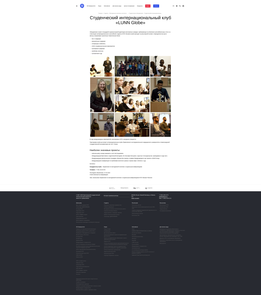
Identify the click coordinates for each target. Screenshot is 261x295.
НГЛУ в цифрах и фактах (81, 270)
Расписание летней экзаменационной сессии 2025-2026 (143, 207)
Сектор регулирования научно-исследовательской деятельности (115, 235)
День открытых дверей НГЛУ (82, 205)
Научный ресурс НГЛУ (109, 253)
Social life (134, 240)
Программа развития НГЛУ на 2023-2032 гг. (86, 230)
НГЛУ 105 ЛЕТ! (79, 268)
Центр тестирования (129, 6)
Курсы (147, 6)
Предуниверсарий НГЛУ (81, 218)
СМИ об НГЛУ (79, 255)
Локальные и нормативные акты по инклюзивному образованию (171, 241)
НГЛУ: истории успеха (81, 260)
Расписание (135, 203)
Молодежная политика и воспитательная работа (121, 13)
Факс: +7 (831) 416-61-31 (165, 198)
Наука (99, 6)
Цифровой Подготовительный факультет (141, 255)
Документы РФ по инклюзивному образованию (170, 238)
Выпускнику (163, 203)
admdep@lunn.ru (163, 196)
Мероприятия (163, 243)
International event (136, 248)
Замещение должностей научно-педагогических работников (87, 279)
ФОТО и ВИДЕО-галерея (81, 214)
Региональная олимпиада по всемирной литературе (88, 222)
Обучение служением (81, 272)
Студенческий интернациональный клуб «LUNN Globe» (158, 13)
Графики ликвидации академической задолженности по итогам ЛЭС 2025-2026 (144, 211)
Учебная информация (109, 206)
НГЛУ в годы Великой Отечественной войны (86, 249)
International (107, 6)
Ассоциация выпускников (165, 210)
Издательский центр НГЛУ (110, 251)
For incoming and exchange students (140, 249)
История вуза (79, 238)
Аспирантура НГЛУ (164, 206)
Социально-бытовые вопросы (110, 210)
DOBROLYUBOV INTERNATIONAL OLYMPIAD (142, 230)
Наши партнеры (79, 216)
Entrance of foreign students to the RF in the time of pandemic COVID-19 (143, 252)
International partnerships (137, 236)
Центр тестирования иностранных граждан (85, 244)
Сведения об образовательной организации (86, 229)
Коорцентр (139, 6)
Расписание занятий (136, 205)
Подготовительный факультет (82, 266)
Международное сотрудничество (83, 242)
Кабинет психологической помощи (111, 214)
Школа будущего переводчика (83, 220)
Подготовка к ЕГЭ (80, 212)
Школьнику (79, 203)
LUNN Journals (135, 242)
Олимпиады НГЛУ (80, 264)
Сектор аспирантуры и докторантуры (112, 249)
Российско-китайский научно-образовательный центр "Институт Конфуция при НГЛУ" (88, 247)
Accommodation (135, 244)
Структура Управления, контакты (111, 255)
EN (173, 6)
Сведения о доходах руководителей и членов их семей (88, 285)
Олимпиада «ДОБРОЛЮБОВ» (83, 206)
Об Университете (91, 6)
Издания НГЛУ (107, 241)
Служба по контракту (80, 282)
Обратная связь (79, 262)
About (133, 229)
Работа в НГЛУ (79, 257)
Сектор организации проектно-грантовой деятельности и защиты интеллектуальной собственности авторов (116, 244)
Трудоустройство (163, 208)
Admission (134, 238)
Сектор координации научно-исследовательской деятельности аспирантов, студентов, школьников (115, 247)
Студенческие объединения (136, 13)
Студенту (106, 13)
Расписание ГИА (135, 215)
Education (134, 234)
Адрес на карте (135, 198)
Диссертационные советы (109, 232)
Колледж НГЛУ (79, 208)
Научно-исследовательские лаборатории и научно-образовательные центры (115, 238)
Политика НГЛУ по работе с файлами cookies (86, 289)
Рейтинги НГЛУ (79, 240)
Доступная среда (117, 6)
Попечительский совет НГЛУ (82, 253)
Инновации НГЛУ (80, 251)
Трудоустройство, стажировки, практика (113, 212)
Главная (100, 13)
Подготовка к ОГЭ (80, 210)
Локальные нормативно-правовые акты (113, 205)
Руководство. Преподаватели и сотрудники (85, 232)
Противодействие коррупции (82, 284)
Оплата (156, 6)
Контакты (78, 274)
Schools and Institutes (136, 232)
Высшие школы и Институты (82, 234)
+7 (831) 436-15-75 (163, 195)
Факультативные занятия (137, 213)
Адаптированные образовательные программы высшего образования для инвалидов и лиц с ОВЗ (171, 235)
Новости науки (107, 229)
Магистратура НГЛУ (164, 205)
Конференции (107, 230)
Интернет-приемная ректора (111, 195)
